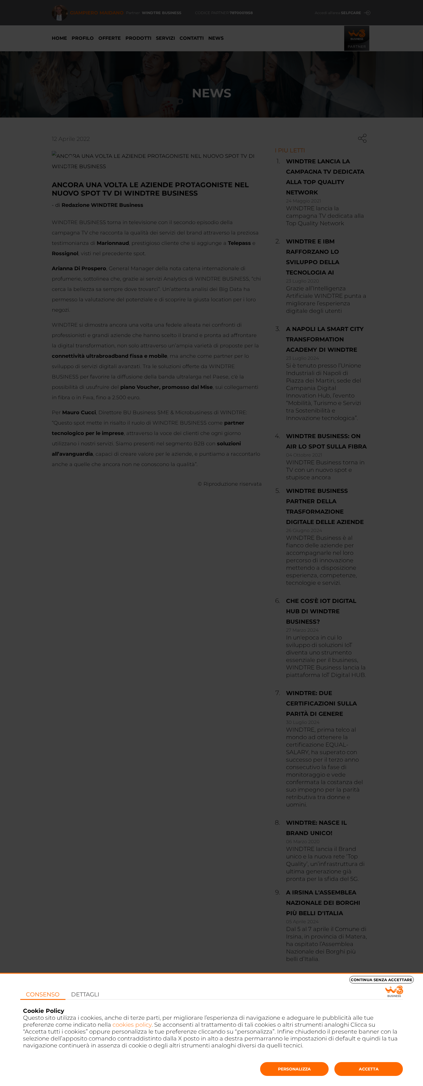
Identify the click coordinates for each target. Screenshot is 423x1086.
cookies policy (132, 1024)
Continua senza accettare (381, 979)
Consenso (43, 994)
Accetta (369, 1069)
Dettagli (85, 994)
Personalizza (294, 1069)
